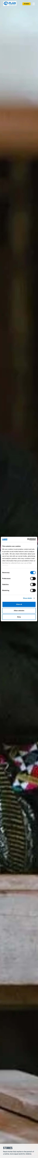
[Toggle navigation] (33, 4)
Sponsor (26, 4)
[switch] (33, 578)
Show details (27, 598)
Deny (19, 617)
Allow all (19, 604)
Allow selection (19, 610)
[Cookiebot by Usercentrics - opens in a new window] (27, 539)
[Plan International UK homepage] (9, 4)
